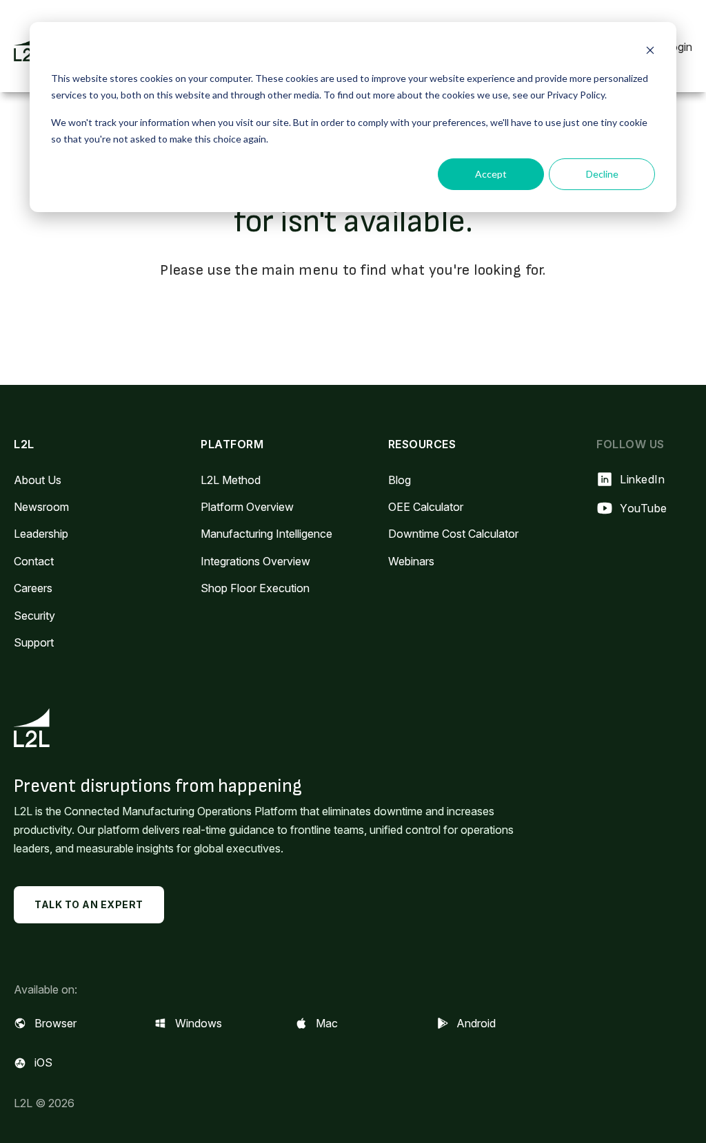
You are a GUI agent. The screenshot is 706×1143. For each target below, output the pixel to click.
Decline (602, 174)
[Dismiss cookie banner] (650, 52)
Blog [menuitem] (399, 480)
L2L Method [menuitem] (231, 480)
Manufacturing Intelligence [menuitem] (266, 534)
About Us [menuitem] (37, 480)
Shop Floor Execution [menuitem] (255, 588)
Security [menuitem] (34, 615)
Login (678, 47)
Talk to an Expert (88, 904)
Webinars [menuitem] (411, 561)
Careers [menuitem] (33, 588)
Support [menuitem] (34, 642)
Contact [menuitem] (34, 561)
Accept (491, 174)
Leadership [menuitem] (41, 534)
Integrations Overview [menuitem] (255, 561)
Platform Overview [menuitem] (247, 507)
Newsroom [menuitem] (41, 507)
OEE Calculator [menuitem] (425, 507)
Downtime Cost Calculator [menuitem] (453, 534)
